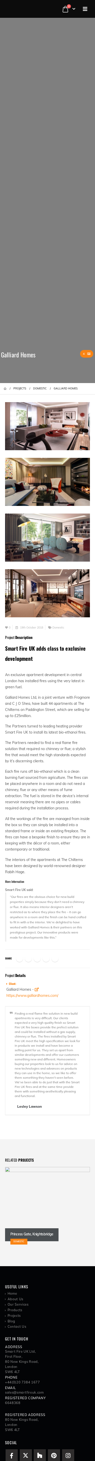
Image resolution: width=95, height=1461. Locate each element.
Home (12, 1293)
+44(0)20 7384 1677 (22, 1382)
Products (15, 1310)
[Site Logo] (25, 9)
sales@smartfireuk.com (24, 1392)
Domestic (58, 627)
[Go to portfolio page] (47, 424)
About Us (15, 1299)
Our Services (18, 1304)
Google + (46, 958)
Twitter (28, 958)
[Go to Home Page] (5, 388)
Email (55, 958)
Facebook (19, 958)
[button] (85, 9)
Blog (11, 1321)
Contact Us (17, 1326)
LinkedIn (37, 958)
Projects (14, 1315)
